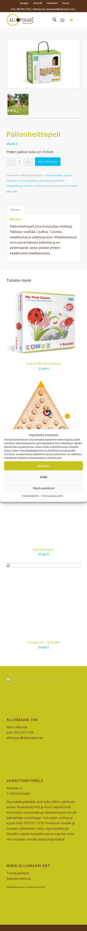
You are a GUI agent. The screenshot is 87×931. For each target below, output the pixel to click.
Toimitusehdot (17, 873)
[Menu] (62, 20)
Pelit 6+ (39, 185)
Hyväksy (44, 466)
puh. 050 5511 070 (20, 732)
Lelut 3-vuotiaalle (53, 175)
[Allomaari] (36, 20)
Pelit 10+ (29, 185)
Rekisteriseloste (18, 878)
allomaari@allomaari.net (24, 738)
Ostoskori (52, 2)
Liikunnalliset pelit (48, 180)
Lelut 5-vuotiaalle (27, 180)
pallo (9, 191)
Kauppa (24, 2)
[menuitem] (24, 3)
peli (15, 191)
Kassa (66, 2)
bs (68, 185)
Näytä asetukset (43, 488)
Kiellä (43, 477)
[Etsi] (52, 20)
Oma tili (37, 2)
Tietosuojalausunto (52, 496)
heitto (74, 185)
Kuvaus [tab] (15, 209)
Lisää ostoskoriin (47, 161)
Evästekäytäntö (30, 496)
